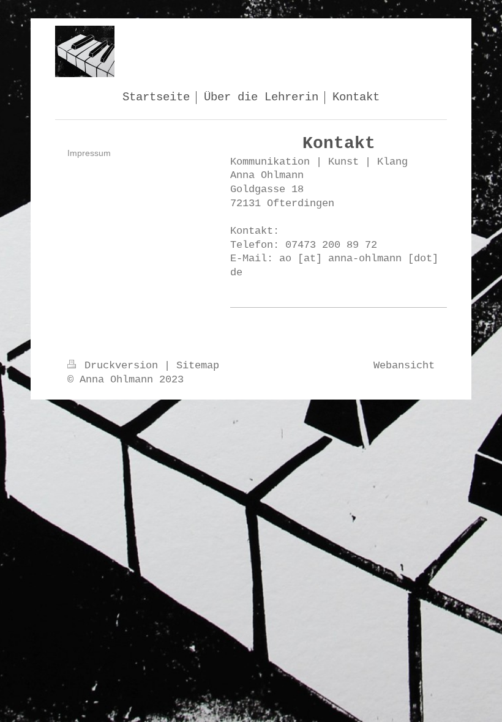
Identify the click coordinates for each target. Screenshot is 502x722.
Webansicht (404, 365)
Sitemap (197, 365)
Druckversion (121, 365)
